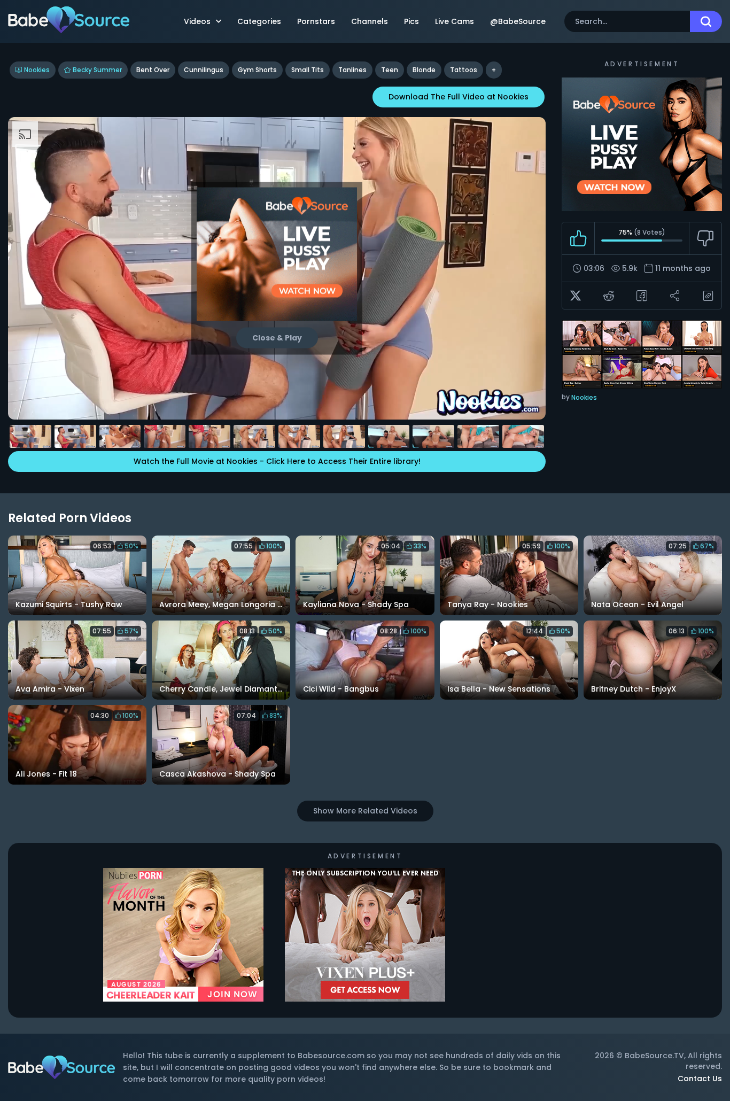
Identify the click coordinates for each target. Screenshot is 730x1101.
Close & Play (277, 337)
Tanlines (352, 69)
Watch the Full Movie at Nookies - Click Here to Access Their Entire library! (277, 461)
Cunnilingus (203, 69)
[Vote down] (705, 238)
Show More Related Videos (365, 810)
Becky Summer (97, 69)
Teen (389, 69)
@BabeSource (518, 21)
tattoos (463, 69)
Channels (369, 21)
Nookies (37, 69)
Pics (411, 21)
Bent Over (152, 69)
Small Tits (307, 69)
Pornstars (316, 21)
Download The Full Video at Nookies (459, 96)
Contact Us (700, 1078)
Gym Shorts (257, 69)
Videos (197, 21)
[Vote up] (578, 238)
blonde (424, 69)
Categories (259, 21)
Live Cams (454, 21)
